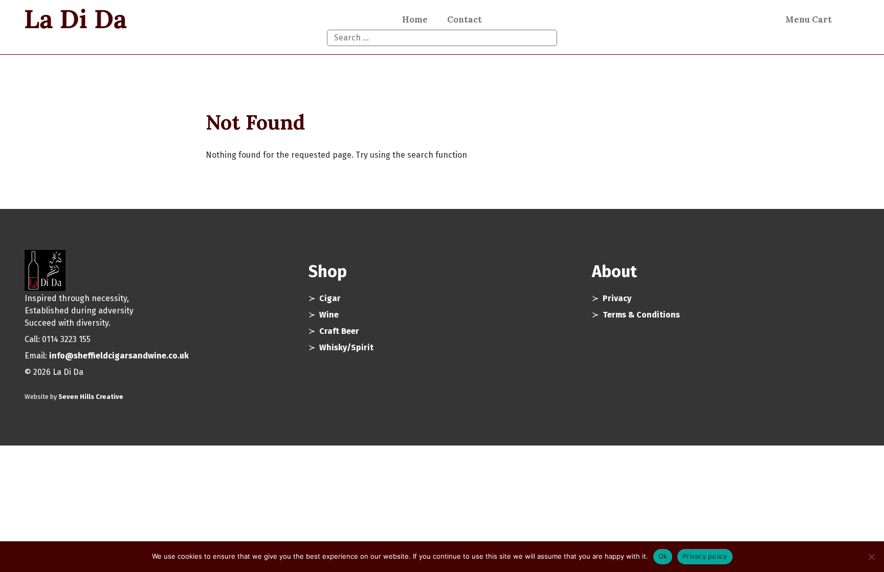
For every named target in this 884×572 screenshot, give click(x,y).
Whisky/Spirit (346, 347)
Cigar (330, 298)
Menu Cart (808, 19)
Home (415, 19)
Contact (464, 19)
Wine (329, 315)
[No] (871, 557)
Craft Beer (339, 331)
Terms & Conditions (641, 315)
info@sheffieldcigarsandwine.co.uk (119, 356)
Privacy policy (704, 556)
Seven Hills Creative (90, 396)
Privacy (617, 298)
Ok (663, 556)
